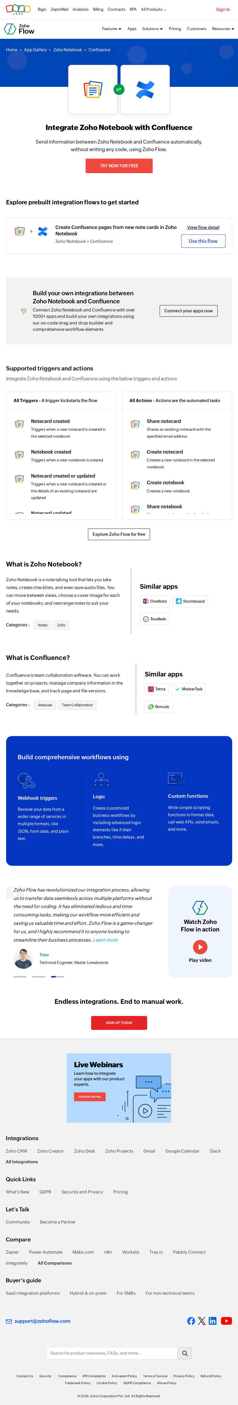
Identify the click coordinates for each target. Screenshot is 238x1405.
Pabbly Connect (189, 1252)
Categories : (18, 625)
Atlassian (45, 705)
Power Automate (45, 1252)
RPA (133, 9)
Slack (215, 1151)
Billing (98, 9)
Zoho (61, 625)
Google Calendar (182, 1151)
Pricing (175, 29)
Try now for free (119, 166)
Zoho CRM (16, 1151)
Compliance (67, 1376)
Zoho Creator (50, 1151)
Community (18, 1221)
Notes (43, 625)
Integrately (17, 1263)
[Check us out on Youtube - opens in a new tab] (226, 1321)
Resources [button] (221, 29)
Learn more (105, 940)
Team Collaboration (77, 705)
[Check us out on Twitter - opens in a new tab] (202, 1321)
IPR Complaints (94, 1376)
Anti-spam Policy (124, 1376)
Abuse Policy (166, 1383)
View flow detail (203, 227)
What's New (17, 1191)
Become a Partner (58, 1221)
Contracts (116, 9)
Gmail (149, 1151)
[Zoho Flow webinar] (119, 1088)
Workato (130, 1252)
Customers (196, 29)
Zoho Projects (119, 1151)
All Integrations (22, 1161)
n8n (108, 1252)
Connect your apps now (188, 310)
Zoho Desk (84, 1151)
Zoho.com (18, 9)
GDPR (45, 1191)
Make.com (83, 1252)
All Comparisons (55, 1263)
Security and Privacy (82, 1191)
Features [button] (109, 29)
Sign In (223, 9)
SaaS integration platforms (32, 1293)
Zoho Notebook (67, 49)
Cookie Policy (107, 1383)
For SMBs (126, 1293)
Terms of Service (155, 1376)
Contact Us (25, 1376)
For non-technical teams (170, 1293)
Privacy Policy (184, 1376)
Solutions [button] (150, 29)
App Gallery (35, 49)
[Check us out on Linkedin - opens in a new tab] (213, 1321)
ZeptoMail (59, 9)
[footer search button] (185, 1353)
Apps (131, 29)
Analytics (81, 9)
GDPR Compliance (137, 1383)
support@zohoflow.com (43, 1321)
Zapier (12, 1252)
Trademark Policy (78, 1383)
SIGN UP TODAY (119, 1023)
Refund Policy (211, 1376)
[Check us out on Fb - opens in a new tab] (191, 1321)
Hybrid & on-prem (88, 1293)
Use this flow (203, 241)
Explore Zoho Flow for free (119, 534)
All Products (151, 9)
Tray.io (156, 1252)
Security (45, 1376)
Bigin (42, 9)
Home (11, 49)
